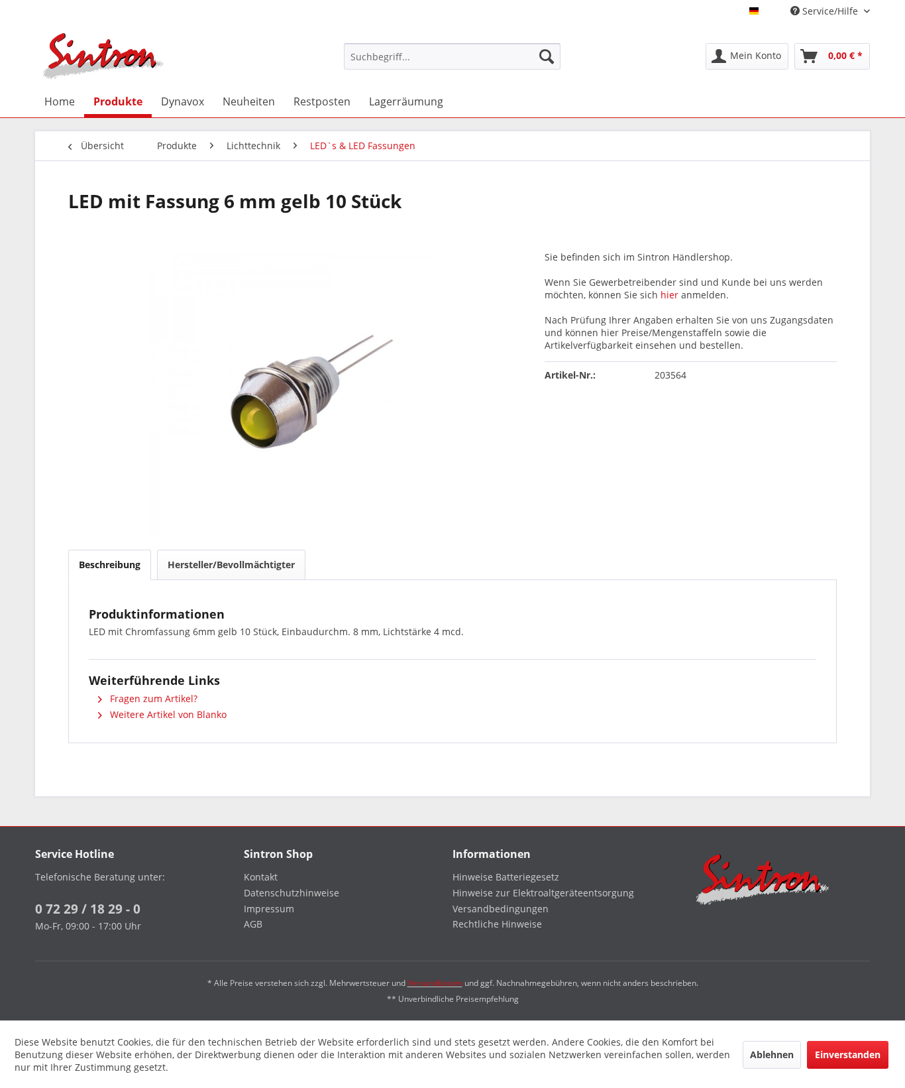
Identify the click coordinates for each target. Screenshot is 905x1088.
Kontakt (261, 877)
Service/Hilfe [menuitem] (830, 11)
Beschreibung (109, 564)
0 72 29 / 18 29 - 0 (87, 909)
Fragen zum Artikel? (152, 698)
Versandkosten (434, 983)
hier (669, 294)
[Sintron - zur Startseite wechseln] (103, 56)
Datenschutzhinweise (291, 892)
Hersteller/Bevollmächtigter (231, 564)
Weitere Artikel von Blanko (167, 714)
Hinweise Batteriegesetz (505, 877)
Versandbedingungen (500, 908)
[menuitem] (452, 56)
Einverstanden (847, 1054)
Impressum (269, 908)
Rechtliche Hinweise (497, 924)
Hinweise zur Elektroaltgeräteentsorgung (543, 892)
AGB (253, 924)
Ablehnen (772, 1054)
